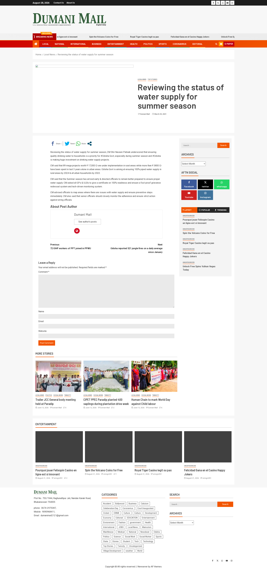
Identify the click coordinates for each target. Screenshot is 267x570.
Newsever (143, 566)
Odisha (157, 532)
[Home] (35, 44)
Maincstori (146, 527)
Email (41, 321)
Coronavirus (179, 44)
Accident (107, 503)
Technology (148, 541)
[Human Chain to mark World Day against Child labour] (154, 376)
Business (96, 44)
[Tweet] (70, 143)
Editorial (197, 44)
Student (126, 541)
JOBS (121, 527)
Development (151, 513)
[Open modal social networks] (89, 143)
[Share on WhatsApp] (81, 143)
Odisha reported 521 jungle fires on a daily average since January (136, 248)
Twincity (67, 395)
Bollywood (119, 503)
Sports (163, 44)
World (139, 551)
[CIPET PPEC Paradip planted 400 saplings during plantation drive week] (106, 376)
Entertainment (115, 44)
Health (133, 44)
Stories (115, 541)
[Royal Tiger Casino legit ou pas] (158, 446)
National (59, 44)
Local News (142, 79)
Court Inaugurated (145, 508)
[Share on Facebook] (55, 143)
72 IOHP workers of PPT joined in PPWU (70, 246)
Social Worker (145, 537)
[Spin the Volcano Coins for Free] (108, 446)
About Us (70, 3)
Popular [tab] (205, 210)
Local (45, 44)
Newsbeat (144, 532)
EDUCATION (132, 518)
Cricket (106, 513)
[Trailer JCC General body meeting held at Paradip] (58, 376)
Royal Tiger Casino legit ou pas (135, 37)
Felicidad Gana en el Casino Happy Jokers (180, 37)
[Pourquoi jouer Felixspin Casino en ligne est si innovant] (59, 446)
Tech (136, 541)
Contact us (59, 3)
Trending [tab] (222, 210)
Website (42, 331)
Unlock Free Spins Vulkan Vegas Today (230, 37)
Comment (43, 272)
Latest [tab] (187, 210)
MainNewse (108, 532)
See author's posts (87, 221)
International (78, 44)
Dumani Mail (145, 114)
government (135, 522)
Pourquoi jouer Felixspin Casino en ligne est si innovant (198, 221)
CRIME (116, 513)
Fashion (122, 522)
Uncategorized (189, 215)
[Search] (216, 44)
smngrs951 (58, 478)
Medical (121, 532)
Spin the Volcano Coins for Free (94, 37)
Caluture (144, 503)
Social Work (58, 395)
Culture (127, 513)
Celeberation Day (110, 508)
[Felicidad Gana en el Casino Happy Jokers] (208, 446)
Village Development (112, 551)
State (105, 541)
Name (41, 311)
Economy (107, 518)
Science (117, 537)
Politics (148, 44)
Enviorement (108, 522)
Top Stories (152, 79)
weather (129, 551)
